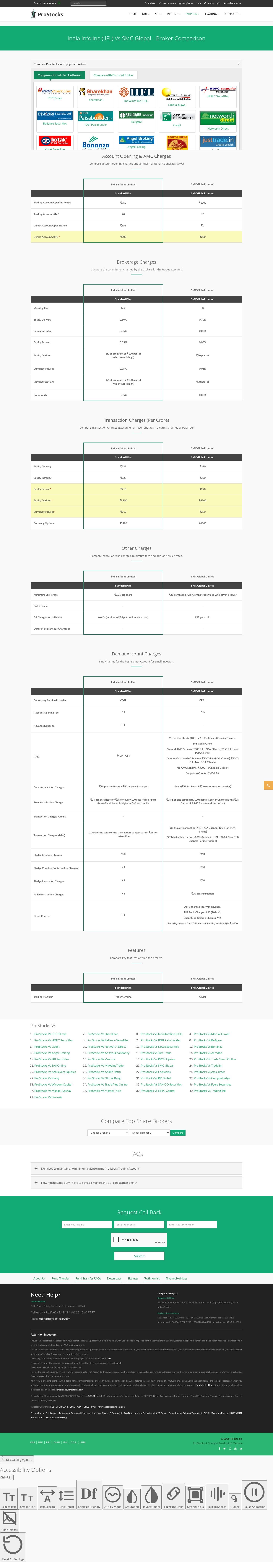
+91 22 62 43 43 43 (46, 3)
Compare (178, 1132)
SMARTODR (76, 1406)
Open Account (168, 3)
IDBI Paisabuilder (95, 124)
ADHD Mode (112, 1506)
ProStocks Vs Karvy (46, 1078)
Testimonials (152, 1278)
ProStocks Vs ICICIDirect (50, 1034)
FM (65, 1442)
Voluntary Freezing (220, 1413)
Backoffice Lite (233, 3)
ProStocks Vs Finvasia (48, 1097)
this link (117, 1363)
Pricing (172, 13)
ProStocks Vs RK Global (156, 1078)
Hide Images (10, 1529)
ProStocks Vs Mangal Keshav (52, 1090)
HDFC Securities (218, 96)
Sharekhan (96, 99)
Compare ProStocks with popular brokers (60, 64)
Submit (139, 1256)
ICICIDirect (55, 98)
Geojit (177, 125)
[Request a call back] (268, 785)
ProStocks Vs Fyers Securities (212, 1084)
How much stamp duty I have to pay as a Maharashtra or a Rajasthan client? (89, 1182)
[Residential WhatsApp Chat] (59, 3)
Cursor (234, 1506)
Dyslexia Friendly (89, 1495)
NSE (52, 1406)
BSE (58, 1406)
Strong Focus (195, 1506)
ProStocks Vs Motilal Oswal (211, 1034)
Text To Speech (217, 1506)
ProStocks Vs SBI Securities (51, 1059)
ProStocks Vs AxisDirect (209, 1071)
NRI (144, 13)
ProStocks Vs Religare (208, 1040)
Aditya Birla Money (177, 153)
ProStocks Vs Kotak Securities (160, 1046)
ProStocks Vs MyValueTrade (105, 1065)
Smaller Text (27, 1500)
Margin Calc (187, 3)
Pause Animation (254, 1506)
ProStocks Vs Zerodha (208, 1053)
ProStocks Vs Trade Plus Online (107, 1084)
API (157, 13)
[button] (69, 203)
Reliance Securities (55, 123)
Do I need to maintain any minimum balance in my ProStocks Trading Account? (90, 1168)
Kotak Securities (55, 149)
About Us (39, 1278)
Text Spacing (47, 1501)
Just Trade (218, 150)
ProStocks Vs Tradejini (208, 1065)
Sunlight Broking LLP (167, 1293)
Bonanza (95, 153)
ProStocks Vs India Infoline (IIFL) (161, 1034)
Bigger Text (9, 1499)
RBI (48, 1442)
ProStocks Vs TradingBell (210, 1090)
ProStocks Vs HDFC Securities (53, 1040)
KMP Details (161, 1413)
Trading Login (213, 3)
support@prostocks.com (54, 1318)
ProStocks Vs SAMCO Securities (161, 1084)
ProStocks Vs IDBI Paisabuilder (161, 1040)
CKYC (206, 1413)
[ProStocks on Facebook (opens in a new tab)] (219, 1448)
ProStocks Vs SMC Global (157, 1065)
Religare (136, 121)
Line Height (66, 1506)
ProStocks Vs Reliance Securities (108, 1040)
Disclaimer (51, 1413)
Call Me (151, 3)
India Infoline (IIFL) (136, 100)
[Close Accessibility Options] (12, 1477)
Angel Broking (136, 146)
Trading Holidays (176, 1278)
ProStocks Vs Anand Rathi (104, 1071)
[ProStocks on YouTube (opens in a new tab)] (235, 1448)
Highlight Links (173, 1506)
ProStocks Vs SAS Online (50, 1065)
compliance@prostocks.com (69, 1389)
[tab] (136, 64)
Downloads (114, 1278)
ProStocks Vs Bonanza (208, 1046)
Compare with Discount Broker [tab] (113, 75)
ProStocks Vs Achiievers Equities (55, 1071)
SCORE (91, 1396)
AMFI (56, 1442)
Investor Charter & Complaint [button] (107, 1413)
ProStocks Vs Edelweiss (156, 1071)
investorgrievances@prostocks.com (108, 1406)
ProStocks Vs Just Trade (156, 1053)
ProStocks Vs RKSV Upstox (158, 1059)
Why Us (191, 13)
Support (231, 13)
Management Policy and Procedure (75, 1413)
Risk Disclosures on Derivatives (139, 1413)
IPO (199, 3)
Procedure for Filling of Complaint (185, 1413)
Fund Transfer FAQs (88, 1278)
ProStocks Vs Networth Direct (106, 1046)
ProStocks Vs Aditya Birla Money (108, 1053)
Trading (211, 13)
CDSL (86, 1406)
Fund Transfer (60, 1278)
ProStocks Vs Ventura (101, 1059)
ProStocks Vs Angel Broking (52, 1053)
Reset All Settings (13, 1559)
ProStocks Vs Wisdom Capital (53, 1084)
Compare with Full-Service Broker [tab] (59, 75)
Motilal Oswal (177, 104)
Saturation (132, 1506)
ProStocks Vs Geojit (47, 1046)
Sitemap (133, 1278)
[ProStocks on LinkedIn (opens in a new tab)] (241, 1448)
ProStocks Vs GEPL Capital (158, 1090)
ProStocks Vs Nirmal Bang (104, 1078)
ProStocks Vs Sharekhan (102, 1034)
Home (133, 13)
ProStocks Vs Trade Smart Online (215, 1059)
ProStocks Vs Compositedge (212, 1078)
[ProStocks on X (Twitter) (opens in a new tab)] (224, 1448)
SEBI (83, 1442)
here (109, 1358)
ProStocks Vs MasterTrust (104, 1090)
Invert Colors (151, 1506)
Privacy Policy (37, 1413)
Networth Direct (218, 128)
